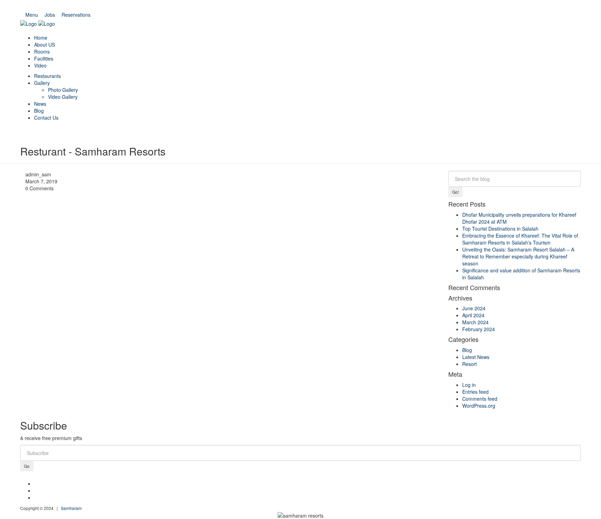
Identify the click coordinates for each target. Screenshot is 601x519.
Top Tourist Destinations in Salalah (500, 228)
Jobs (49, 14)
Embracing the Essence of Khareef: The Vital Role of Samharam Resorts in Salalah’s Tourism (520, 239)
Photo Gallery (63, 89)
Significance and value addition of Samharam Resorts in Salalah (521, 274)
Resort (469, 363)
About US (44, 44)
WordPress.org (478, 405)
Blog (39, 110)
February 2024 (478, 329)
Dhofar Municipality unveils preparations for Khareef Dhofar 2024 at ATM (519, 218)
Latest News (475, 356)
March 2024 (475, 322)
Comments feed (479, 398)
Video (40, 65)
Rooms (42, 51)
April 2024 (473, 315)
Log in (469, 384)
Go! (455, 192)
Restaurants (47, 75)
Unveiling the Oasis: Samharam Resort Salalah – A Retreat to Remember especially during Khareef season (518, 256)
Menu (31, 14)
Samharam (71, 508)
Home (40, 37)
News (40, 103)
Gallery (42, 82)
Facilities (43, 58)
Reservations (76, 14)
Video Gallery (63, 96)
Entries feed (475, 391)
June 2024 (474, 308)
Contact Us (46, 117)
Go (27, 466)
